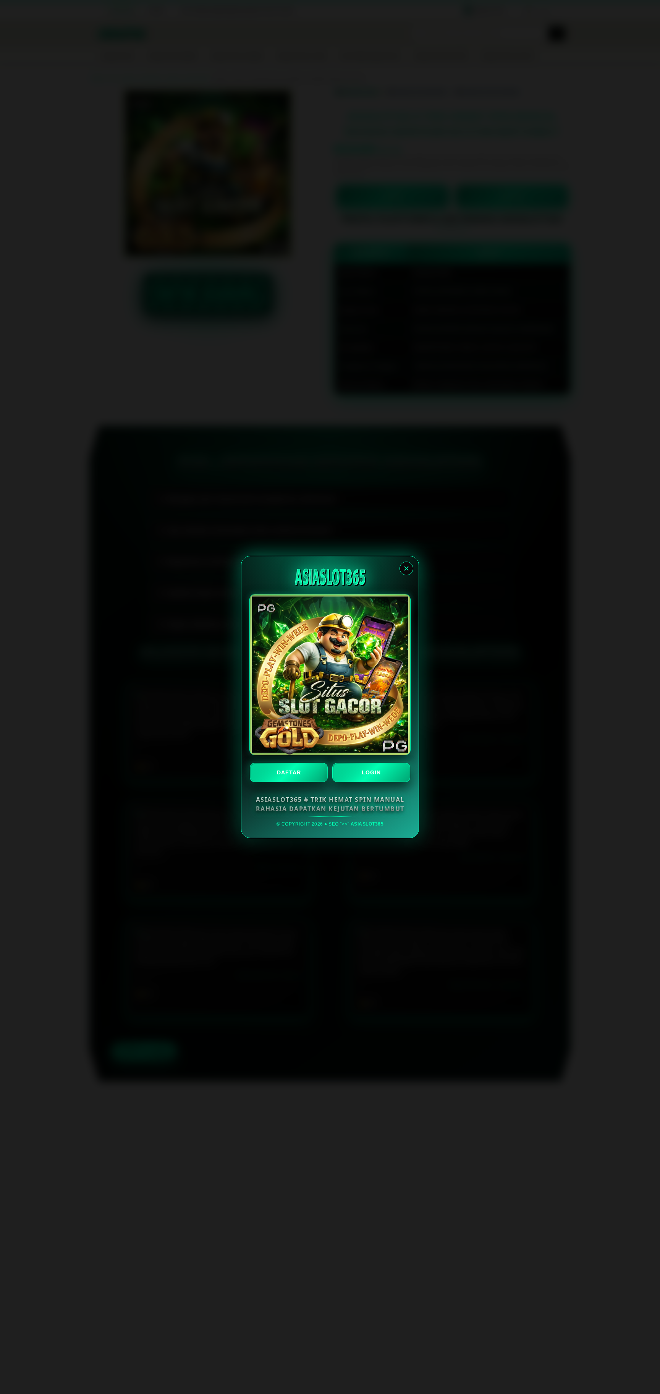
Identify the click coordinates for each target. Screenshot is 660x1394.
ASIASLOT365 (367, 824)
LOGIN (371, 772)
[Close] (406, 568)
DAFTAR (289, 772)
